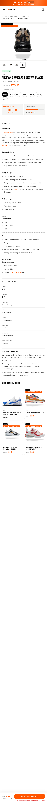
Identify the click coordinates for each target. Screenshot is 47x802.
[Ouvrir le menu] (4, 9)
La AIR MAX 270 (7, 132)
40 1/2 (5, 94)
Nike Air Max (14, 16)
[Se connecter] (38, 9)
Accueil (5, 16)
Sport (4, 312)
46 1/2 (39, 94)
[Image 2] (10, 64)
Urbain (9, 312)
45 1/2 (32, 94)
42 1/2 (18, 94)
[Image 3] (16, 64)
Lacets (4, 328)
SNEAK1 (30, 2)
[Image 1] (4, 64)
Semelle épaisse (7, 335)
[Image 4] (22, 64)
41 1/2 (12, 94)
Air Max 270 (26, 16)
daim (15, 189)
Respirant (5, 343)
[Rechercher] (32, 9)
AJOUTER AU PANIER (30, 796)
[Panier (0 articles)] (43, 9)
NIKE (3, 289)
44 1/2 (25, 94)
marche (4, 145)
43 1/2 (5, 100)
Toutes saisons (7, 320)
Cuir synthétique (7, 305)
